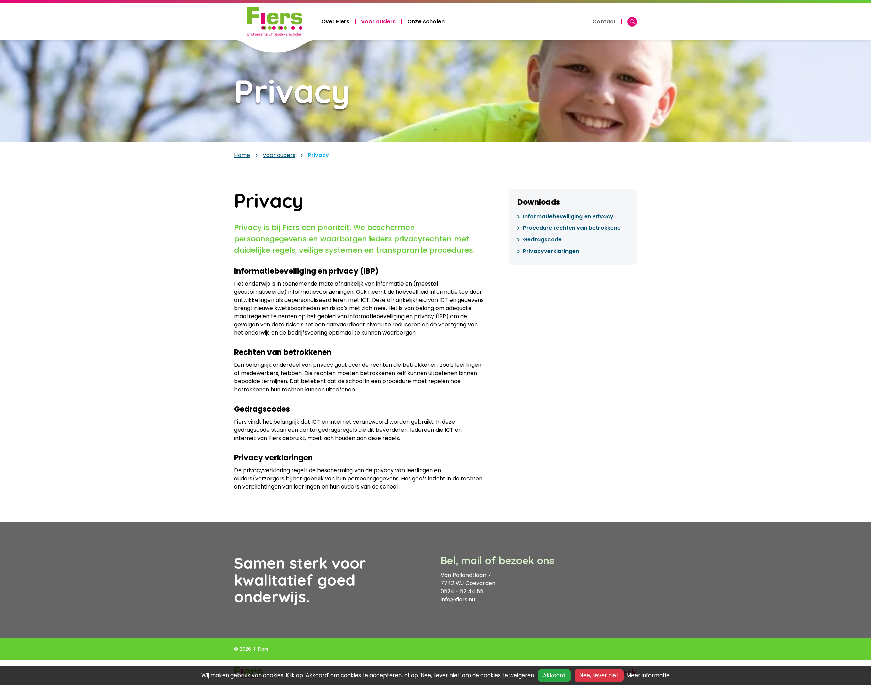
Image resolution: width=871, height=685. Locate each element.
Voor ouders (279, 155)
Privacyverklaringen (551, 251)
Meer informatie (648, 675)
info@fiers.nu (458, 599)
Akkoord (554, 675)
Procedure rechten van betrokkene (572, 228)
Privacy (318, 155)
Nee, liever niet (599, 675)
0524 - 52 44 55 (462, 591)
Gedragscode (542, 239)
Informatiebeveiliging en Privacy (568, 216)
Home (242, 155)
